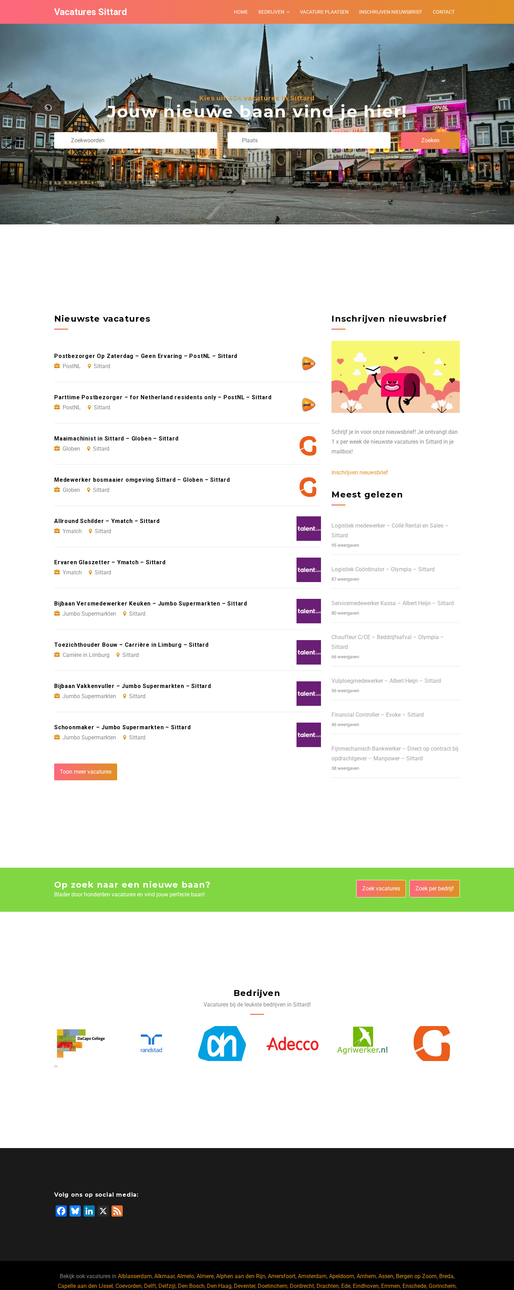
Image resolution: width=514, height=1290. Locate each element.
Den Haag (219, 1286)
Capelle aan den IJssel (85, 1286)
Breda (446, 1276)
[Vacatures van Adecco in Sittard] (222, 1043)
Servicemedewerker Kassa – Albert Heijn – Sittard (392, 603)
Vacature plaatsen (324, 12)
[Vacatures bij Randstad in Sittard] (80, 1043)
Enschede (414, 1286)
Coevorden (128, 1286)
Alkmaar (164, 1276)
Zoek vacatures (381, 888)
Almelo (185, 1276)
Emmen (390, 1286)
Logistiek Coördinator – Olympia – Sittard (383, 569)
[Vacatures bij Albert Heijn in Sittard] (151, 1044)
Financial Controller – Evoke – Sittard (377, 714)
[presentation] (55, 1066)
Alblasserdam (135, 1276)
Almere (205, 1276)
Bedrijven (271, 12)
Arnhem (366, 1276)
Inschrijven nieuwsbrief (390, 12)
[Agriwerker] (292, 1043)
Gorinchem (442, 1286)
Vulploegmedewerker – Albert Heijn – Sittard (386, 681)
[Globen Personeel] (363, 1043)
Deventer (244, 1286)
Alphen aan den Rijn (240, 1276)
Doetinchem (272, 1286)
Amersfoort (281, 1276)
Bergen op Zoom (416, 1276)
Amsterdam (312, 1276)
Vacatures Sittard (90, 12)
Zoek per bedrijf (434, 888)
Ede (345, 1286)
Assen (385, 1276)
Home (241, 12)
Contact (444, 12)
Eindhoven (366, 1286)
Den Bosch (191, 1286)
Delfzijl (167, 1286)
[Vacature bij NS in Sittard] (433, 1043)
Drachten (327, 1286)
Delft (150, 1286)
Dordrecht (302, 1286)
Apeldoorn (341, 1276)
